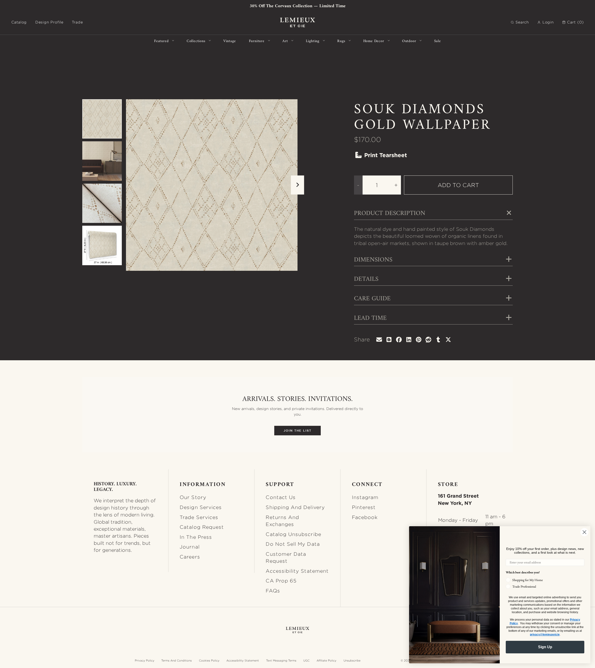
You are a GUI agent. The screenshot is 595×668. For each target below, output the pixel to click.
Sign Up (545, 647)
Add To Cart (458, 185)
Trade (77, 22)
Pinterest (364, 507)
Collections (196, 40)
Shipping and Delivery (295, 507)
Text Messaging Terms (281, 660)
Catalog (19, 22)
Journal (189, 546)
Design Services (201, 507)
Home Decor (373, 40)
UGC (306, 660)
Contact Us (281, 497)
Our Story (193, 497)
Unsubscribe (352, 660)
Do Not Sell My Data (293, 543)
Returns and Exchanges (282, 521)
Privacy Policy (144, 660)
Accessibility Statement (297, 570)
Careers (190, 556)
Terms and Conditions (176, 660)
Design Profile (49, 22)
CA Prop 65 (281, 580)
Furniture (256, 40)
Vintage (229, 40)
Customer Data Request (286, 557)
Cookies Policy (209, 660)
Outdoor (409, 40)
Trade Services (199, 517)
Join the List (297, 430)
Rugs (341, 40)
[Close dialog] (584, 532)
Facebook (365, 517)
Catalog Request (202, 526)
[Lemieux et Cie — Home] (297, 22)
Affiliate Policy (326, 660)
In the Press (196, 536)
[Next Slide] (297, 185)
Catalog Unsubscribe (293, 534)
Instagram (365, 497)
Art (285, 40)
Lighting (312, 40)
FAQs (273, 590)
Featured (161, 40)
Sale (437, 40)
